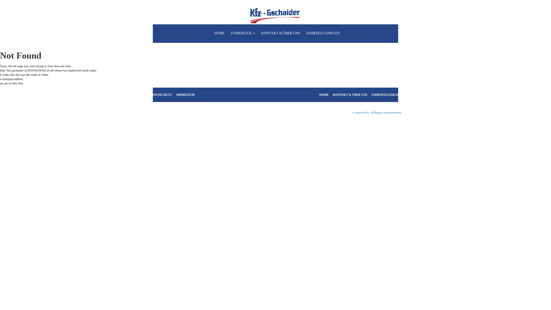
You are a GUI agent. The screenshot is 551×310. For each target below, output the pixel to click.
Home (219, 33)
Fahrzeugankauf (323, 33)
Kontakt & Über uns (280, 33)
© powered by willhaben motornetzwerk (376, 112)
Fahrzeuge (242, 33)
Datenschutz (161, 94)
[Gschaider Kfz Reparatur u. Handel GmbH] (275, 15)
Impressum (185, 94)
